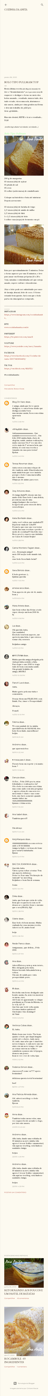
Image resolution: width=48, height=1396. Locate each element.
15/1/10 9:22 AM (18, 752)
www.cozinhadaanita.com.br (16, 327)
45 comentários (23, 1298)
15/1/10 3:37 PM (18, 954)
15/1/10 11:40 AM (18, 832)
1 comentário (22, 1367)
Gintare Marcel (32, 1388)
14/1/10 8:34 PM (18, 598)
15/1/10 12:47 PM (18, 857)
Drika (14, 896)
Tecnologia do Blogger (26, 1383)
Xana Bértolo (18, 570)
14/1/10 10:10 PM (18, 715)
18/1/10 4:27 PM (18, 1087)
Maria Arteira (18, 606)
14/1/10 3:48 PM (18, 422)
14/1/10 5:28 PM (18, 540)
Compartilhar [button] (9, 385)
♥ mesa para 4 (18, 760)
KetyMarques (18, 839)
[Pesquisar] (42, 4)
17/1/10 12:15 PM (18, 1018)
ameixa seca (18, 588)
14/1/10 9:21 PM (17, 648)
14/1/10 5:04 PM (18, 511)
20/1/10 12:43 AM (18, 1127)
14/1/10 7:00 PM (18, 581)
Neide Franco (18, 943)
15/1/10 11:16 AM (17, 807)
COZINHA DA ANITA (15, 9)
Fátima (15, 722)
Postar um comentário (15, 1192)
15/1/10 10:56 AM (18, 770)
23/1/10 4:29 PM (18, 1157)
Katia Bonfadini (19, 518)
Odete (15, 919)
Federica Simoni (19, 1067)
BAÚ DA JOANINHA (21, 864)
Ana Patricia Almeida (21, 1094)
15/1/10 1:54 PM (17, 889)
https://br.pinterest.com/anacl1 (18, 337)
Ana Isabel (17, 814)
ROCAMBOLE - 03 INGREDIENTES (15, 1360)
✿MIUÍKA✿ (17, 655)
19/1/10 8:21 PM (17, 1107)
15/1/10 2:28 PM (18, 911)
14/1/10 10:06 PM (18, 675)
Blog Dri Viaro (18, 402)
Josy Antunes (18, 491)
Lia (13, 626)
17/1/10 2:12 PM (17, 1060)
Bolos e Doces (19, 389)
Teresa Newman (19, 463)
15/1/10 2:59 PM (17, 936)
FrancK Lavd (18, 683)
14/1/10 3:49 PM (18, 456)
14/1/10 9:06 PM (18, 618)
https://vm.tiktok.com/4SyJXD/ (18, 368)
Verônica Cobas (19, 1025)
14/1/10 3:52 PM (18, 483)
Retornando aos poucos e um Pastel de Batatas (23, 1291)
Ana (14, 961)
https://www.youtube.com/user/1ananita (22, 346)
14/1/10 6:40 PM (18, 563)
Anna (14, 1114)
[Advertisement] (24, 45)
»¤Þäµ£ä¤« (17, 429)
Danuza (15, 777)
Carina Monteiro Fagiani (23, 548)
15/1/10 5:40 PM (18, 981)
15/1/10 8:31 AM (17, 737)
